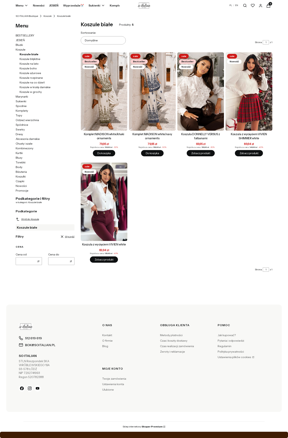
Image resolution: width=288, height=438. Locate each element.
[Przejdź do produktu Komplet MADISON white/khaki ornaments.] (104, 91)
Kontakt (107, 335)
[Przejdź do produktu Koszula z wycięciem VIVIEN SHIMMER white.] (249, 91)
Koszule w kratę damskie (35, 87)
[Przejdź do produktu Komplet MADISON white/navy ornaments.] (152, 91)
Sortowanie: (88, 32)
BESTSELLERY (25, 35)
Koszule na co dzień (32, 82)
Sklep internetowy (143, 426)
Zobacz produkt (200, 153)
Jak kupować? (227, 335)
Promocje (22, 190)
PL (230, 5)
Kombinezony (24, 148)
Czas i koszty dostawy (173, 340)
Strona (258, 42)
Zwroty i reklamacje (172, 351)
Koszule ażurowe (30, 73)
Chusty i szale (24, 143)
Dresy (19, 134)
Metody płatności (171, 335)
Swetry (20, 129)
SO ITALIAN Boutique (27, 15)
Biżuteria (21, 172)
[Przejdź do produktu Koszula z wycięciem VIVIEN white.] (104, 202)
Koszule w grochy (31, 92)
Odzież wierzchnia (27, 120)
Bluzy (19, 157)
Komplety (22, 110)
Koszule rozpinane (31, 78)
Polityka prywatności (231, 351)
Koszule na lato (29, 63)
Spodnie (21, 106)
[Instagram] (30, 388)
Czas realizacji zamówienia (177, 346)
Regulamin (224, 346)
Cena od (21, 254)
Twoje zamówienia (114, 378)
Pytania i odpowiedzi (231, 340)
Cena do (53, 254)
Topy (19, 115)
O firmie (107, 340)
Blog (105, 346)
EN (236, 5)
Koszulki (21, 176)
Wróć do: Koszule (30, 219)
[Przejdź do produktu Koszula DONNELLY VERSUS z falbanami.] (200, 91)
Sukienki (21, 101)
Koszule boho (28, 68)
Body (19, 167)
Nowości (21, 186)
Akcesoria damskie (28, 139)
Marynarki (22, 96)
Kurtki (19, 153)
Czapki (20, 181)
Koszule (47, 15)
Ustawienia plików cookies (235, 357)
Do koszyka (103, 153)
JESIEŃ (20, 40)
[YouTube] (37, 388)
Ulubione (108, 389)
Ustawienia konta (113, 384)
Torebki (20, 162)
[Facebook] (22, 388)
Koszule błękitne (30, 59)
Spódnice (22, 125)
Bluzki (19, 45)
